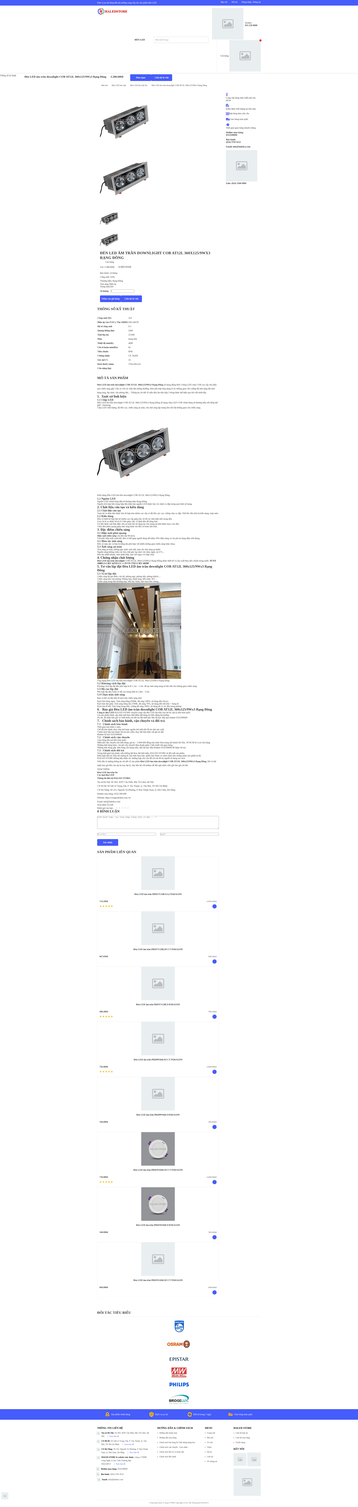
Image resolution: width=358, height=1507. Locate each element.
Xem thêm (102, 805)
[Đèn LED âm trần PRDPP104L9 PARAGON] (158, 1093)
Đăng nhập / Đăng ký (251, 2)
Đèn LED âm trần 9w (138, 85)
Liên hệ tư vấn (162, 77)
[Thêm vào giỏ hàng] (214, 906)
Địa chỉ (224, 2)
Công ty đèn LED (105, 712)
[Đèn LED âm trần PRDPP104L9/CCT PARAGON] (158, 1038)
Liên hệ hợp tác (242, 1433)
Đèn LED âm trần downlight (111, 561)
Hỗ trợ (234, 2)
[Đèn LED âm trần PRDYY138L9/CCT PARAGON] (158, 928)
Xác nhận (107, 842)
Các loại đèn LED (105, 775)
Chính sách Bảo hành (167, 1457)
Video (209, 1447)
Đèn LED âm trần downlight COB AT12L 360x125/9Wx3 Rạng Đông (179, 85)
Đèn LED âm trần (119, 85)
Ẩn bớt (110, 805)
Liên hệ (210, 1457)
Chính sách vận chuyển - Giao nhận (173, 1447)
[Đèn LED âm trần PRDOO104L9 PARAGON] (158, 1204)
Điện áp (112, 284)
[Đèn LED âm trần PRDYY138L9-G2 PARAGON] (158, 873)
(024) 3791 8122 (117, 1474)
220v (111, 286)
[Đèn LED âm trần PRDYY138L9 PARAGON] (158, 983)
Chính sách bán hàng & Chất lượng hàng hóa (177, 1442)
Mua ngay (141, 77)
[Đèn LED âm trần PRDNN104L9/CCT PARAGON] (158, 1259)
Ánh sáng (104, 284)
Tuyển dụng (240, 1442)
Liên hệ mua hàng (243, 1438)
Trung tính (104, 286)
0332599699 (181, 717)
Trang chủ (211, 1433)
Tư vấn (210, 1442)
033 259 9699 (251, 25)
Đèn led (140, 40)
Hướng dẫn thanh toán (168, 1433)
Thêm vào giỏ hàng (110, 299)
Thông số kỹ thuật (8, 75)
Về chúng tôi (212, 1461)
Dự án (209, 1452)
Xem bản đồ (114, 1436)
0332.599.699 (120, 794)
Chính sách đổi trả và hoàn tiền (171, 1452)
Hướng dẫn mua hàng (167, 1438)
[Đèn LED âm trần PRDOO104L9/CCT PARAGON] (158, 1149)
